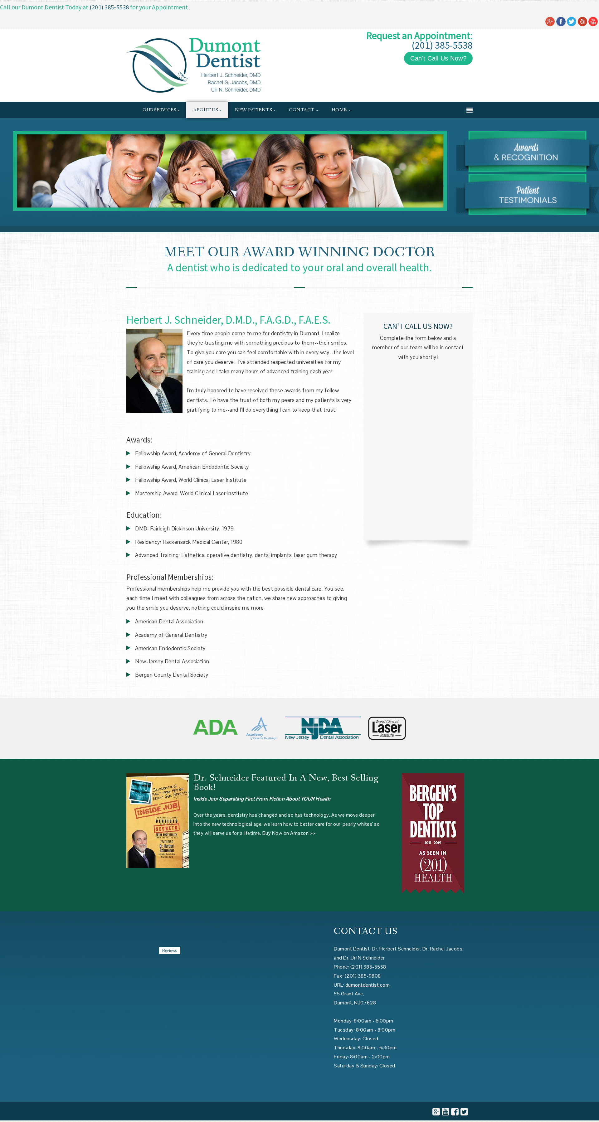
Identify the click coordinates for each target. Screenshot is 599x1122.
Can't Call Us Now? (438, 58)
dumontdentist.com (367, 985)
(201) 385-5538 (109, 7)
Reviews (169, 950)
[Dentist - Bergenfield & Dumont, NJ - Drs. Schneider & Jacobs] (193, 64)
